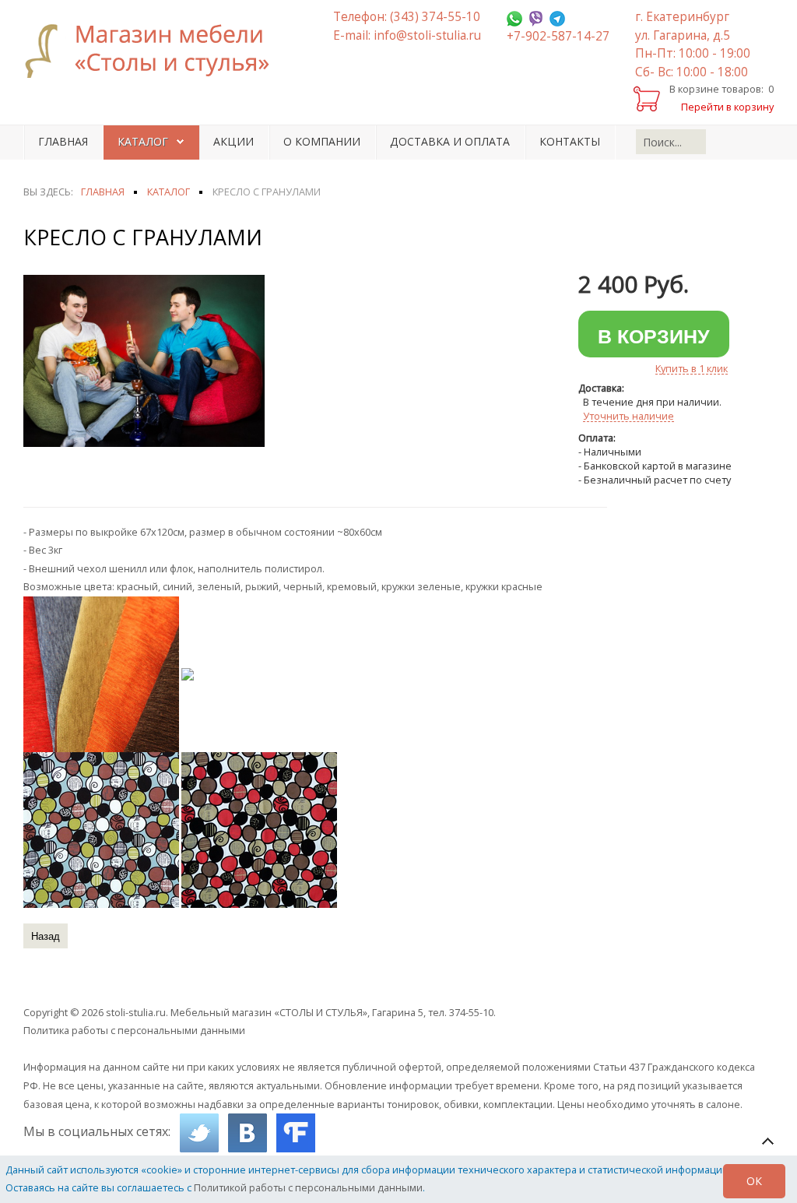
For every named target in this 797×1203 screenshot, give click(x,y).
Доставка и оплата (450, 141)
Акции (233, 141)
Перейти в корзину (727, 107)
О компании (321, 141)
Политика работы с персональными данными (134, 1030)
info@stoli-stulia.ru (427, 35)
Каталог (143, 141)
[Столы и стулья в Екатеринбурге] (155, 50)
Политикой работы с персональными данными (308, 1187)
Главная (63, 141)
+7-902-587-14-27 (558, 36)
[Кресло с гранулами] (144, 360)
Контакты (569, 141)
